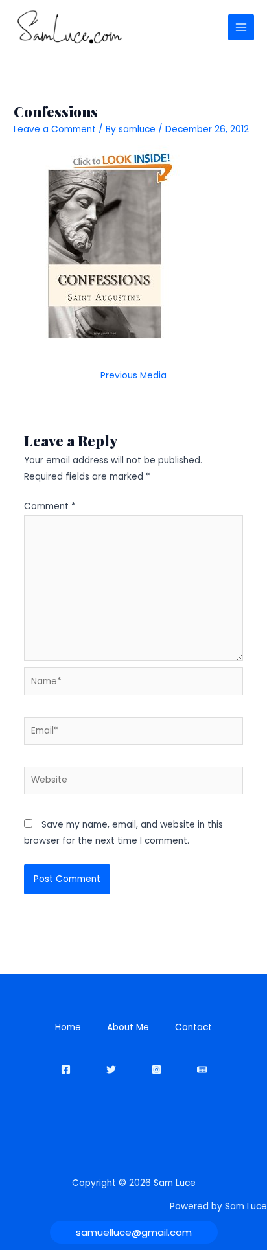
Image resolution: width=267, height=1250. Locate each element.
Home (68, 1027)
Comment (50, 506)
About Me (128, 1027)
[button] (134, 1232)
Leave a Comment (55, 129)
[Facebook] (65, 1069)
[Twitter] (111, 1069)
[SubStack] (201, 1069)
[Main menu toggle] (241, 27)
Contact (193, 1027)
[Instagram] (156, 1069)
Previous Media (133, 375)
